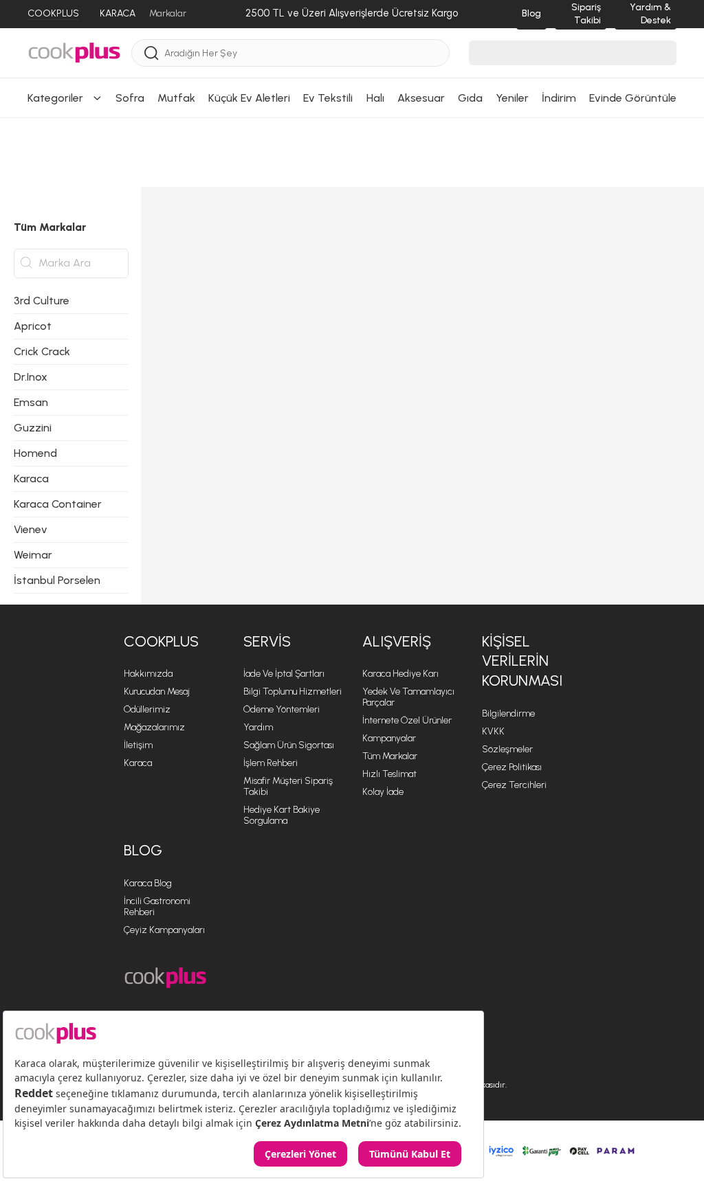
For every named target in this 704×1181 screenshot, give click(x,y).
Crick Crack (42, 351)
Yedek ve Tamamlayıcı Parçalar (408, 697)
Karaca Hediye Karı (400, 673)
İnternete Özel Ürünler (407, 720)
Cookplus (161, 641)
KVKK (493, 731)
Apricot (33, 326)
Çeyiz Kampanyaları (164, 930)
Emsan (31, 402)
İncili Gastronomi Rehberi (157, 906)
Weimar (33, 554)
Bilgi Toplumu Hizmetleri (292, 691)
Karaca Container (58, 503)
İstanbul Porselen (57, 580)
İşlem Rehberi (270, 763)
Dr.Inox (30, 376)
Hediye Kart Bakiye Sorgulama (281, 815)
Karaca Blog (148, 883)
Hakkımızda (148, 673)
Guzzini (33, 427)
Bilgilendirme (508, 713)
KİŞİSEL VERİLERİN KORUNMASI (522, 661)
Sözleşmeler (507, 749)
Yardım (258, 727)
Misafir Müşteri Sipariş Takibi (288, 786)
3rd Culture (41, 300)
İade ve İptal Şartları (283, 673)
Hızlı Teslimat (389, 774)
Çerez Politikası (512, 767)
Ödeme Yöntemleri (281, 709)
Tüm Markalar (389, 756)
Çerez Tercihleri (514, 785)
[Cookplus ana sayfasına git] (165, 978)
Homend (35, 453)
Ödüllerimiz (147, 709)
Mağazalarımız (154, 727)
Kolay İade (383, 792)
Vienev (30, 529)
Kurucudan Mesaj (157, 691)
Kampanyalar (389, 738)
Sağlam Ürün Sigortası (288, 745)
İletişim (138, 745)
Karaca (31, 478)
